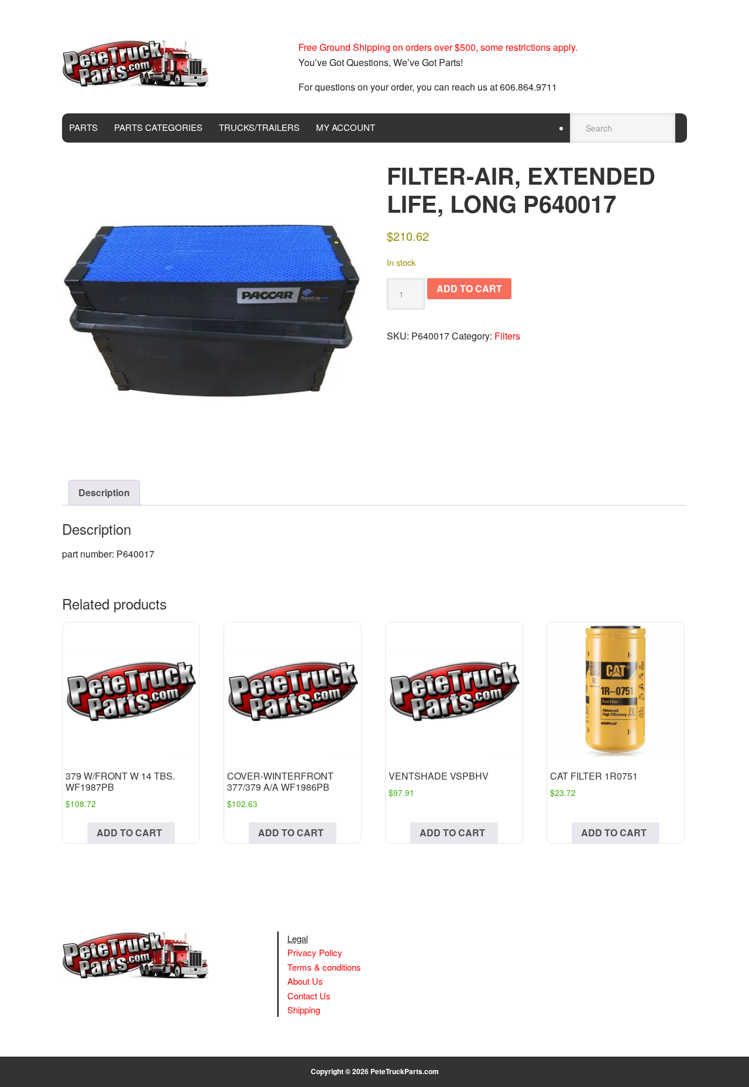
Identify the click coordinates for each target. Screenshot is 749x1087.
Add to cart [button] (129, 832)
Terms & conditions (324, 967)
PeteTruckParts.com (404, 1071)
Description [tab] (104, 492)
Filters (507, 335)
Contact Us (309, 995)
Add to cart (469, 288)
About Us (305, 981)
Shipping (303, 1009)
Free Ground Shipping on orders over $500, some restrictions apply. (438, 47)
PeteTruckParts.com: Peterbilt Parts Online (141, 63)
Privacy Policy (314, 952)
